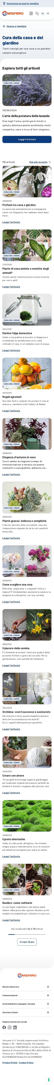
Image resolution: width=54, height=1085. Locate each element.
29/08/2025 (7, 453)
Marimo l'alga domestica (17, 333)
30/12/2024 (7, 708)
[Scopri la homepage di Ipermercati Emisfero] (12, 13)
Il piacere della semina (15, 648)
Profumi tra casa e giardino (19, 205)
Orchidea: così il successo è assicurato (26, 711)
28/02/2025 (7, 644)
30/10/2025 (7, 393)
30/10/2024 (7, 771)
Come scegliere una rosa (17, 584)
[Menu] (48, 13)
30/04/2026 (7, 201)
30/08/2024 (7, 835)
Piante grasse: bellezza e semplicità (24, 520)
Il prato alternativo (13, 839)
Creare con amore (13, 775)
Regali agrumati (11, 396)
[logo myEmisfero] (42, 13)
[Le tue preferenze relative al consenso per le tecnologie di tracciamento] (49, 1080)
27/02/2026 (7, 264)
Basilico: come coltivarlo (17, 902)
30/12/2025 (7, 329)
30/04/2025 (7, 580)
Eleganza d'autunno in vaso (19, 457)
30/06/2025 (7, 517)
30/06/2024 (7, 899)
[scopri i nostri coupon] (37, 13)
